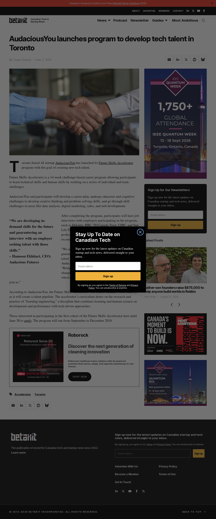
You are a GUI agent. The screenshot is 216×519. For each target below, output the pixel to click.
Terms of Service (117, 285)
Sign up (108, 276)
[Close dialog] (140, 232)
